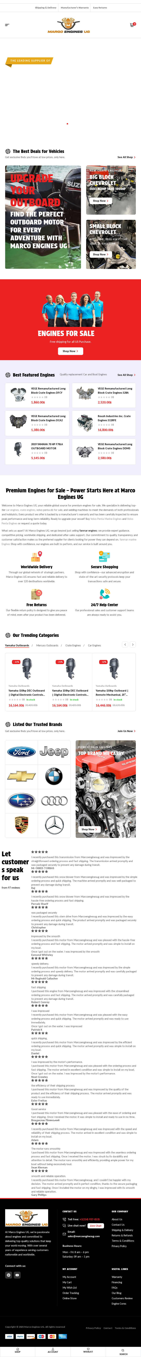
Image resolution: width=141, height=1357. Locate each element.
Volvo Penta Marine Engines (106, 518)
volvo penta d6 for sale (49, 510)
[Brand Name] (21, 752)
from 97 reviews (11, 887)
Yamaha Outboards (19, 685)
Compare (27, 673)
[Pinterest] (8, 1275)
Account (53, 1352)
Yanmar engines (88, 530)
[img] (84, 852)
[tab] (17, 645)
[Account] (53, 1349)
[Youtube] (17, 1275)
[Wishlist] (88, 1349)
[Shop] (17, 1349)
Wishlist (88, 1351)
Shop (17, 1352)
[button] (125, 644)
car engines (12, 510)
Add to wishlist (20, 673)
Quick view (33, 673)
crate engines (27, 510)
